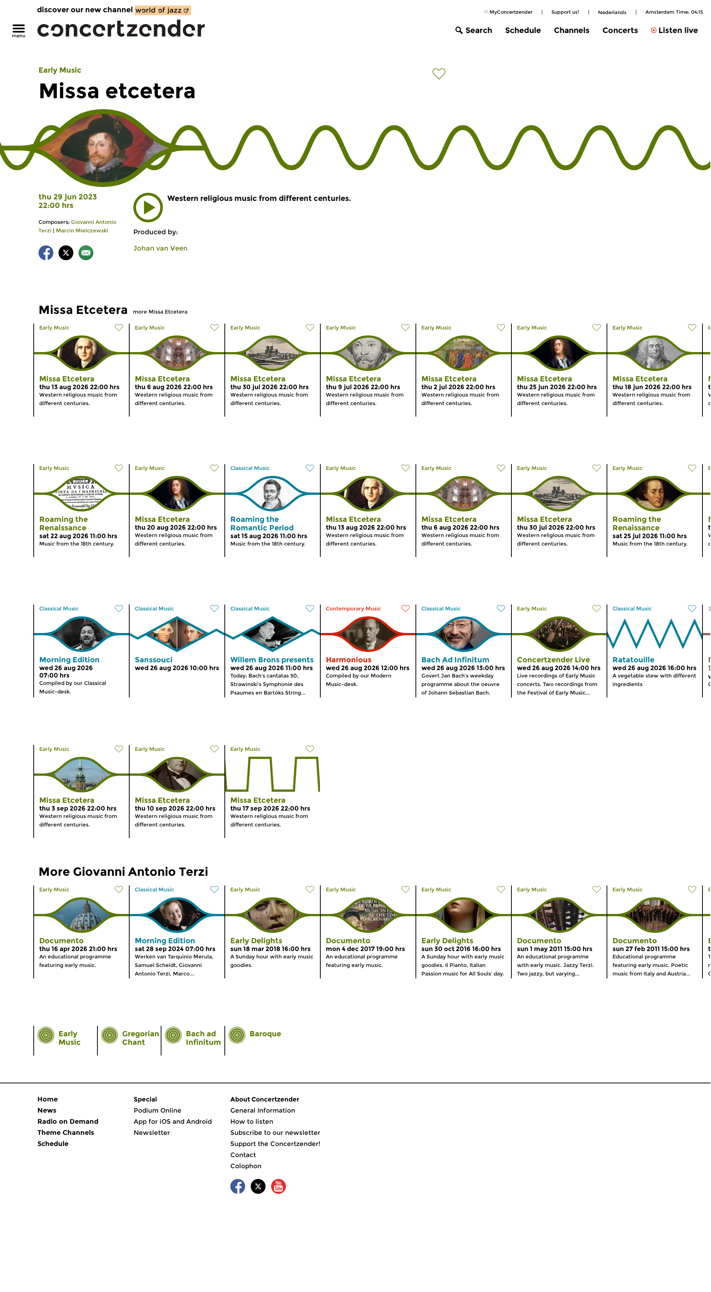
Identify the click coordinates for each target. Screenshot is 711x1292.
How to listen (251, 1121)
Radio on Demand (68, 1121)
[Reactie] (86, 254)
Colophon (245, 1166)
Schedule (523, 30)
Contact (243, 1155)
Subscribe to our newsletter (275, 1132)
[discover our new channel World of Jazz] (163, 10)
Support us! (565, 12)
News (46, 1110)
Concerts (620, 30)
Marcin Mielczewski (82, 230)
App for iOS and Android (173, 1121)
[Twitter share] (66, 254)
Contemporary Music (353, 608)
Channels (572, 30)
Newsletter (152, 1132)
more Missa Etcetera (160, 311)
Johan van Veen (160, 248)
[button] (148, 207)
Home (47, 1099)
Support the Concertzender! (275, 1143)
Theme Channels (65, 1133)
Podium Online (157, 1110)
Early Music (60, 70)
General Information (262, 1110)
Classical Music (250, 468)
